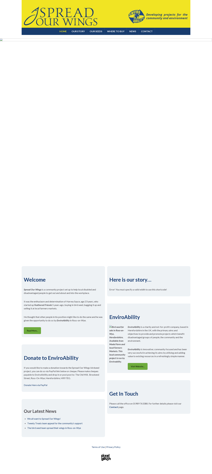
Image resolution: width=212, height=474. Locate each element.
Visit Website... (138, 366)
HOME (63, 31)
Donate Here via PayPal (35, 385)
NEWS (132, 31)
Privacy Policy (113, 447)
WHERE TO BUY (115, 31)
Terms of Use (98, 447)
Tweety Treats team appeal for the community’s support (54, 423)
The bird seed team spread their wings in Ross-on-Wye (54, 428)
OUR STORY (78, 31)
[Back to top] (205, 467)
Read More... (32, 330)
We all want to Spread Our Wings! (44, 418)
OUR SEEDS (96, 31)
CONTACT (147, 31)
